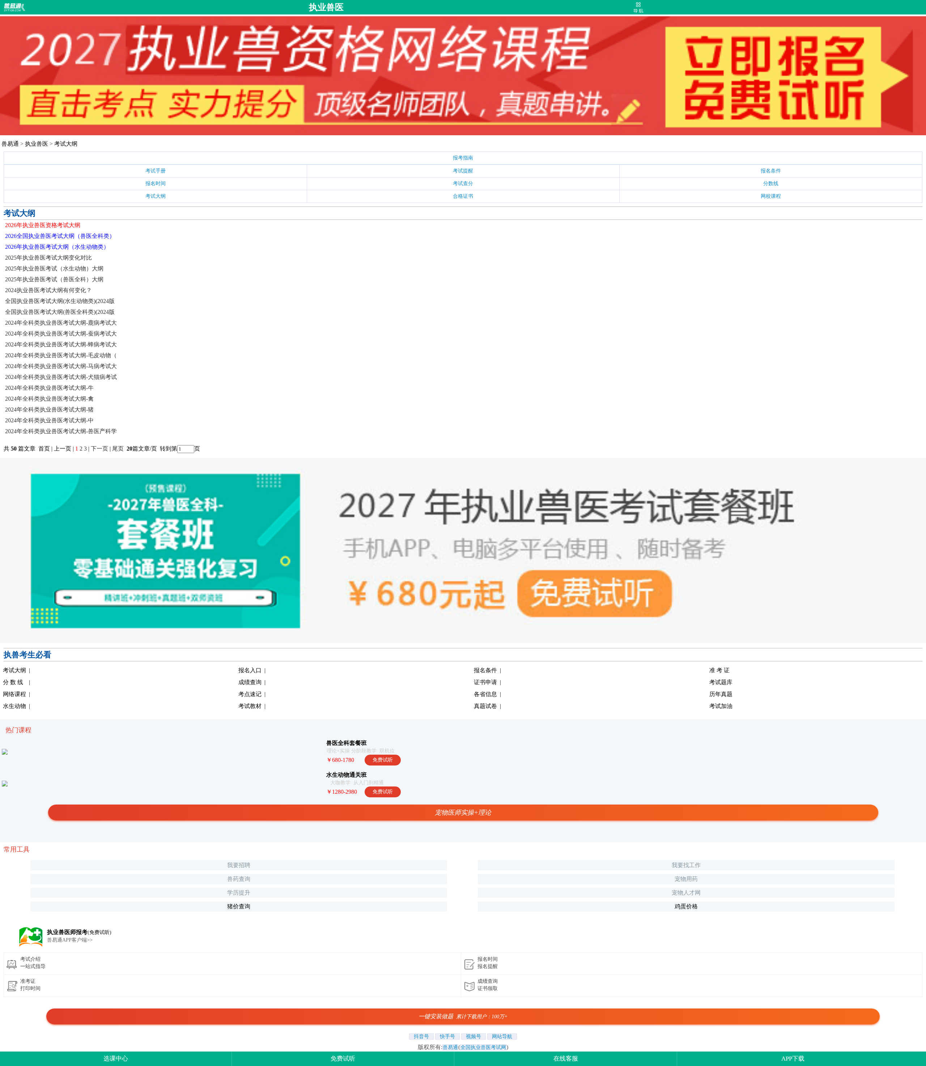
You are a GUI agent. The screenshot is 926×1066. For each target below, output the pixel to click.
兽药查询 (238, 879)
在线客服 (565, 1058)
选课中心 (115, 1058)
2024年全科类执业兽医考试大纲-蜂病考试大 (61, 344)
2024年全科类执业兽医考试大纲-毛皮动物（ (61, 355)
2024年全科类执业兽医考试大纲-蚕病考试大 (61, 334)
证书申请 (485, 682)
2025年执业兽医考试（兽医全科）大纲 (54, 279)
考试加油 (720, 706)
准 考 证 (719, 670)
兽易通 (10, 144)
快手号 (447, 1036)
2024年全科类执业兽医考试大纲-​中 (49, 420)
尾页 (118, 448)
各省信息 (485, 694)
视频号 (473, 1036)
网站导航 (502, 1036)
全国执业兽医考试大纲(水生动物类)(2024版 (60, 301)
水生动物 (14, 706)
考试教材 (250, 706)
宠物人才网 (686, 893)
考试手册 (155, 171)
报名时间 (155, 183)
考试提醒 (463, 171)
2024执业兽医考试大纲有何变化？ (48, 290)
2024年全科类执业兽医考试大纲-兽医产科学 (61, 431)
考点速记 (250, 694)
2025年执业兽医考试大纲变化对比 (48, 258)
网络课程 (14, 694)
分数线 (770, 183)
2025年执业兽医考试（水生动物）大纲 (54, 268)
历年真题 (720, 694)
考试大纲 (65, 144)
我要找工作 (686, 865)
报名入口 (250, 670)
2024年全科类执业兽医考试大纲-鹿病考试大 (61, 323)
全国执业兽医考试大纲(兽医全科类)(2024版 (60, 312)
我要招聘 (238, 865)
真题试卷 (485, 706)
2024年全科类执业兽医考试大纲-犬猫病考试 (61, 377)
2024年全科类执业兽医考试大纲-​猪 (49, 409)
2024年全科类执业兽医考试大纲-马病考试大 (61, 366)
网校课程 (771, 196)
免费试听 (343, 1058)
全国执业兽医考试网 (483, 1047)
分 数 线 (13, 682)
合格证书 (463, 196)
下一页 (99, 448)
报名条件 (771, 171)
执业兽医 (326, 7)
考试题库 (720, 682)
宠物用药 (686, 879)
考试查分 (463, 183)
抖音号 (421, 1036)
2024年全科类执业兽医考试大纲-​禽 (49, 399)
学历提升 (238, 893)
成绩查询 (250, 682)
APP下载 (792, 1058)
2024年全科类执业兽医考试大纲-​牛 (49, 388)
